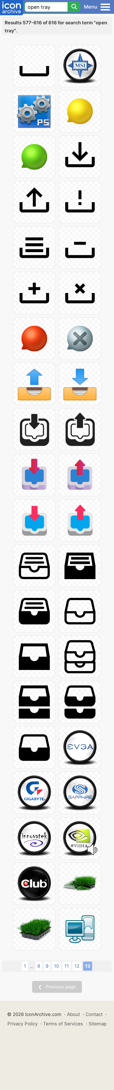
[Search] (74, 7)
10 (56, 966)
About (73, 1014)
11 (66, 966)
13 (87, 966)
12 (76, 966)
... (32, 966)
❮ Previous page (57, 986)
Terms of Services (63, 1023)
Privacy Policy (22, 1023)
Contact (94, 1014)
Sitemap (98, 1023)
